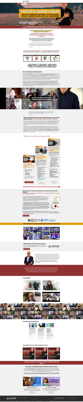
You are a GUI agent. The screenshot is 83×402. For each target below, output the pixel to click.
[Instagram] (70, 398)
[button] (33, 331)
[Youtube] (72, 398)
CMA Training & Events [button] (46, 1)
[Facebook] (69, 398)
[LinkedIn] (74, 398)
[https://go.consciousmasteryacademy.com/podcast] (29, 353)
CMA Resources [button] (52, 1)
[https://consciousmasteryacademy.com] (26, 1)
